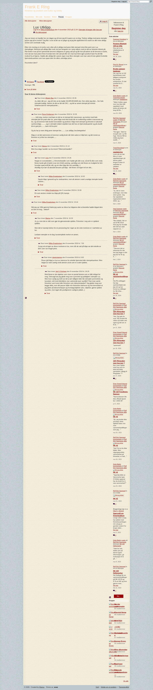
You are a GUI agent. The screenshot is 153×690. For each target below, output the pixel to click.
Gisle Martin (117, 96)
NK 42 (115, 417)
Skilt (97, 687)
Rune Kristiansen (48, 114)
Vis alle (125, 681)
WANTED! (118, 621)
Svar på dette (30, 89)
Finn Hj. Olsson (118, 64)
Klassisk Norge (120, 612)
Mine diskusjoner (45, 21)
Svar (37, 109)
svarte (123, 96)
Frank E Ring (37, 6)
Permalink (36, 98)
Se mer (115, 54)
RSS (26, 298)
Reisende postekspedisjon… (120, 672)
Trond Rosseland (118, 148)
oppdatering (123, 99)
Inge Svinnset (117, 209)
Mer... (119, 596)
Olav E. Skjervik (118, 511)
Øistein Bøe (49, 98)
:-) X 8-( (117, 627)
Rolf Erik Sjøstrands (119, 121)
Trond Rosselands (119, 98)
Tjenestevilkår (124, 687)
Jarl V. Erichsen (61, 271)
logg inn (120, 31)
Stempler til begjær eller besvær (90, 30)
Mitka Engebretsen (47, 30)
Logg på (124, 1)
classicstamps (57, 257)
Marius (44, 146)
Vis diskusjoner (41, 32)
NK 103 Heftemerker (119, 545)
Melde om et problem (108, 687)
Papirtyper (118, 664)
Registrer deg (116, 1)
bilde (125, 307)
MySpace (30, 82)
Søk (151, 1)
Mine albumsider (120, 650)
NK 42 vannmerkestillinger (119, 124)
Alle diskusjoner (30, 21)
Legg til (104, 21)
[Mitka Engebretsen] (28, 31)
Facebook (40, 82)
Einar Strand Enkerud (120, 332)
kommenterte (117, 305)
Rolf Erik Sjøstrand (119, 118)
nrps (47, 158)
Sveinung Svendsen (119, 39)
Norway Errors (120, 641)
